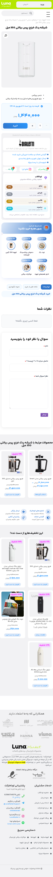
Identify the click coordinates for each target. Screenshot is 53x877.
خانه (48, 20)
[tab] (46, 287)
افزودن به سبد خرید (12, 494)
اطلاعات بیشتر (40, 635)
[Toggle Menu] (48, 16)
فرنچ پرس (22, 20)
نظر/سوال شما (41, 376)
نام (46, 346)
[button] (5, 35)
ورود (42, 4)
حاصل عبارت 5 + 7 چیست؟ (36, 361)
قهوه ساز (42, 20)
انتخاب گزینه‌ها (40, 494)
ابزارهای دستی (32, 20)
